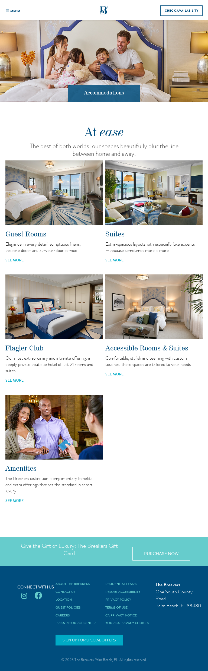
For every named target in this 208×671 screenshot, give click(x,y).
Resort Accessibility (122, 592)
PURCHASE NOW (161, 553)
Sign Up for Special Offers (89, 640)
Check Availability (181, 10)
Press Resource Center (76, 623)
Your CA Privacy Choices (127, 623)
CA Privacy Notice (121, 616)
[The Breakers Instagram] (24, 596)
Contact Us (65, 592)
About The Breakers (73, 584)
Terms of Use (116, 608)
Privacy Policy (118, 600)
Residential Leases (121, 584)
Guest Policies (68, 608)
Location (64, 600)
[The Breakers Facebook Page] (38, 596)
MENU (15, 10)
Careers (63, 616)
